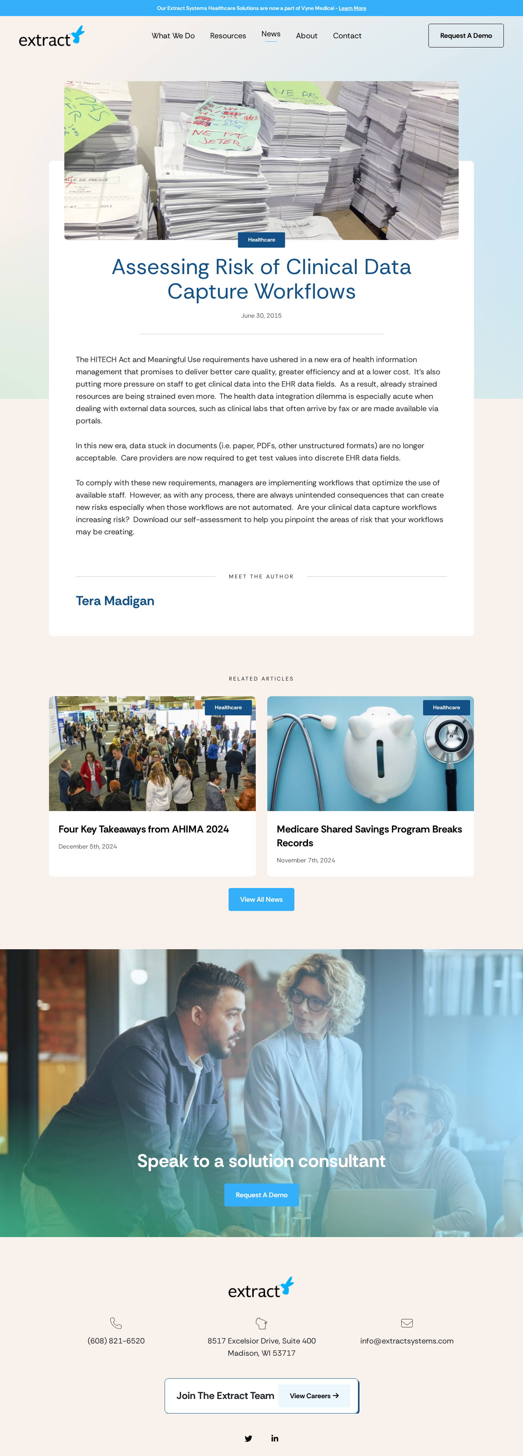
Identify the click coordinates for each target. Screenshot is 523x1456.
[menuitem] (173, 35)
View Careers (310, 1396)
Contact (347, 36)
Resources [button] (228, 36)
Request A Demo (466, 35)
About (307, 36)
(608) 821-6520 (116, 1341)
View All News (261, 899)
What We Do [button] (173, 36)
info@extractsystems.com (407, 1341)
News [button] (271, 34)
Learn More (352, 8)
